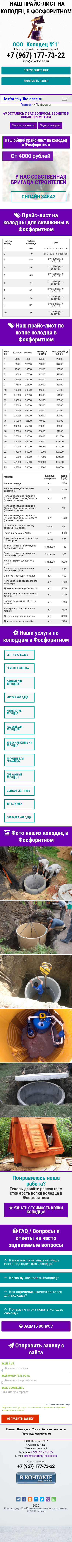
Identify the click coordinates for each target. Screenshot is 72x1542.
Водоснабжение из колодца (19, 744)
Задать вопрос (50, 125)
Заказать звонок (23, 125)
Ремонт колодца (17, 668)
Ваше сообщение (12, 1388)
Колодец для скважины (15, 760)
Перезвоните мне (36, 70)
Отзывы (47, 1429)
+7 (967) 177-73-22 (36, 55)
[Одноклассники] (30, 1499)
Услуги (36, 1429)
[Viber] (48, 1499)
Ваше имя (7, 1363)
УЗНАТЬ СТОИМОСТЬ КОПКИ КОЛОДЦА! (38, 1210)
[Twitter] (42, 1499)
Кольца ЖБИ (14, 804)
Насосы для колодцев (14, 728)
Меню (64, 97)
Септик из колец (17, 654)
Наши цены (23, 1429)
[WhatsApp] (54, 1499)
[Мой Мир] (36, 1499)
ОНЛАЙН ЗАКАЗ (39, 197)
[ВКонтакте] (18, 1499)
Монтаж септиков (18, 790)
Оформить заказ (36, 81)
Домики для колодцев (14, 683)
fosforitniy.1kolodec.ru (23, 98)
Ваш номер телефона (15, 1376)
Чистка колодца (17, 697)
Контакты (60, 1429)
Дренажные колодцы (14, 776)
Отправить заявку (20, 1418)
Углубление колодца (14, 712)
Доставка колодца (19, 817)
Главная (10, 1429)
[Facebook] (24, 1499)
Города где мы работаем (36, 1433)
